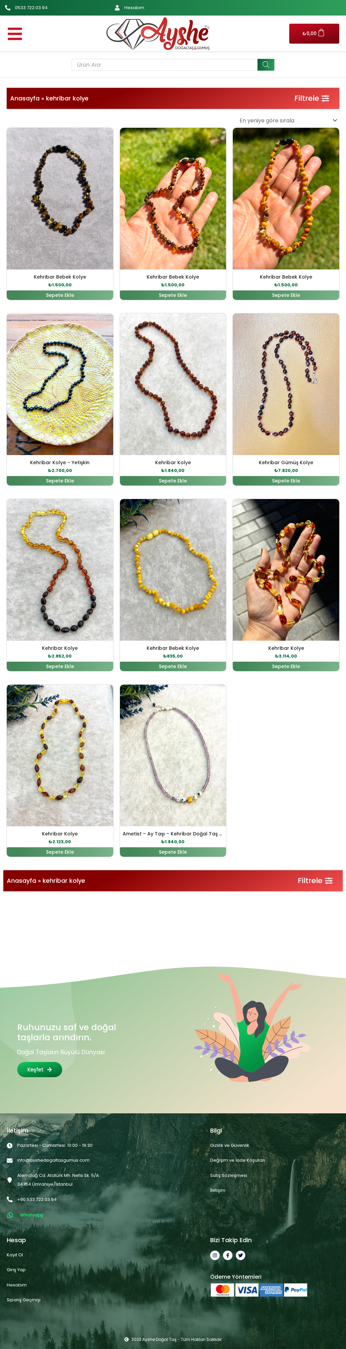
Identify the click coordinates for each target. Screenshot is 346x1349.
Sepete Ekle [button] (60, 295)
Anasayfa (25, 98)
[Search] (265, 65)
